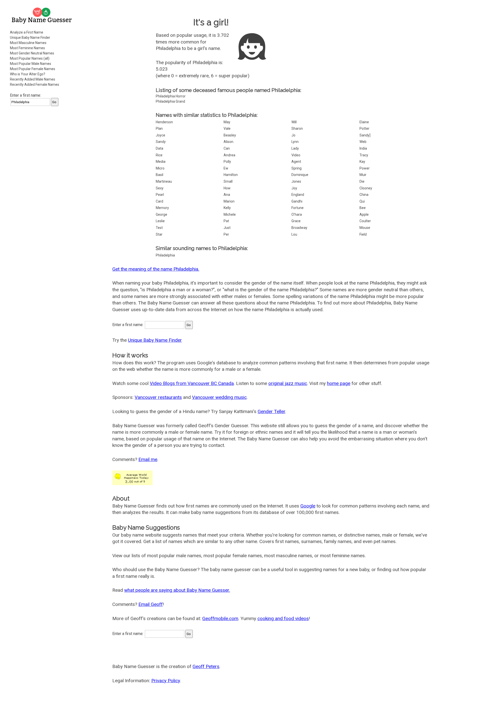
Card (159, 201)
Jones (296, 181)
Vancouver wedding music (219, 397)
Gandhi (296, 201)
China (363, 195)
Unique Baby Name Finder (30, 38)
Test (159, 228)
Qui (362, 201)
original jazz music (287, 383)
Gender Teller (271, 411)
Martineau (164, 181)
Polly (227, 162)
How (227, 188)
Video (295, 155)
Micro (160, 168)
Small (228, 181)
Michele (230, 214)
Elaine (364, 122)
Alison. (229, 142)
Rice (159, 155)
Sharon (297, 128)
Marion (229, 201)
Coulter (365, 221)
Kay (362, 162)
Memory (162, 208)
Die (361, 181)
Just (227, 228)
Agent (296, 162)
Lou (294, 234)
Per (226, 234)
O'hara (296, 214)
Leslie (160, 221)
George (161, 214)
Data (159, 148)
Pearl (160, 195)
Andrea (229, 155)
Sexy (159, 188)
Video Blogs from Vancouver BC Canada (192, 383)
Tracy (363, 155)
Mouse (364, 228)
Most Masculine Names (28, 43)
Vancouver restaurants (158, 397)
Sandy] (364, 135)
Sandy (161, 142)
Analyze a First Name (26, 32)
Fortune (297, 208)
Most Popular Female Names (32, 69)
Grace (296, 221)
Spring (296, 168)
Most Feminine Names (27, 48)
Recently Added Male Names (32, 79)
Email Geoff (150, 604)
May (227, 122)
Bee (362, 208)
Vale (227, 128)
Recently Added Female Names (34, 84)
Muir (362, 175)
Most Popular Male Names (30, 64)
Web (362, 142)
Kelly (227, 208)
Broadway (299, 228)
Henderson (164, 122)
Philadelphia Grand (170, 101)
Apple (364, 214)
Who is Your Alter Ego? (27, 74)
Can (227, 148)
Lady (295, 148)
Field (363, 234)
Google (307, 506)
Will (294, 122)
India (363, 148)
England (297, 195)
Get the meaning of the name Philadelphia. (155, 269)
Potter (364, 128)
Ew (226, 168)
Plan (159, 128)
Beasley (230, 135)
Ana (227, 195)
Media (160, 162)
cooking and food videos (283, 618)
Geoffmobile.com (220, 618)
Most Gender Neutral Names (32, 53)
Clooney (365, 188)
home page (338, 383)
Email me (147, 459)
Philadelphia (165, 255)
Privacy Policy (165, 680)
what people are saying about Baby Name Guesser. (177, 590)
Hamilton (231, 175)
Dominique (299, 175)
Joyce (160, 135)
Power (364, 168)
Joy (294, 188)
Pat (226, 221)
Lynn (295, 142)
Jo (293, 135)
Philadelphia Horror (171, 96)
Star (159, 234)
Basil (159, 175)
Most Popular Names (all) (29, 58)
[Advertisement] (42, 184)
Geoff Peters (206, 666)
